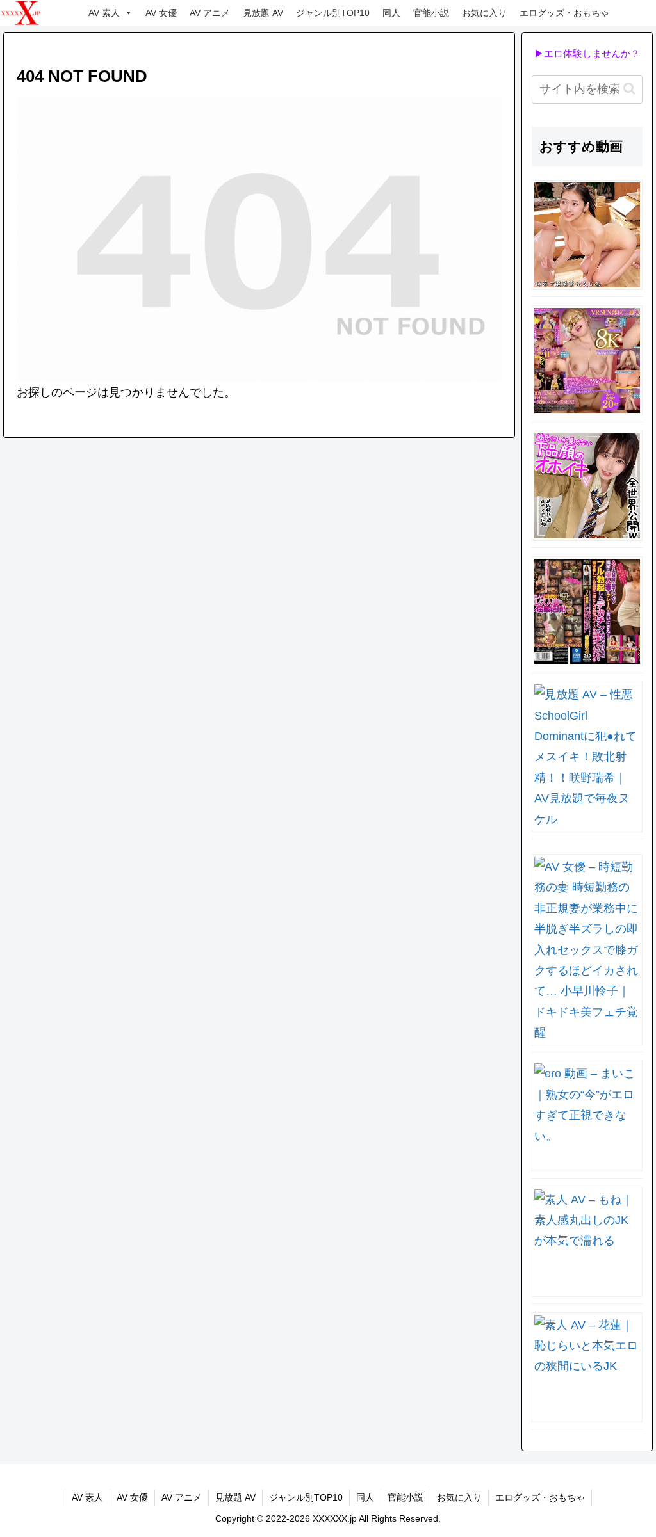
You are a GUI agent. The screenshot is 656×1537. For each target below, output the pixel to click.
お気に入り (484, 13)
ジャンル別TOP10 (333, 13)
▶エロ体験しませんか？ (587, 53)
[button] (629, 88)
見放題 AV (263, 13)
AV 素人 (104, 13)
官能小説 (431, 13)
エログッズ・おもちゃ (564, 13)
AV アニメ (210, 13)
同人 (391, 13)
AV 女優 (161, 13)
